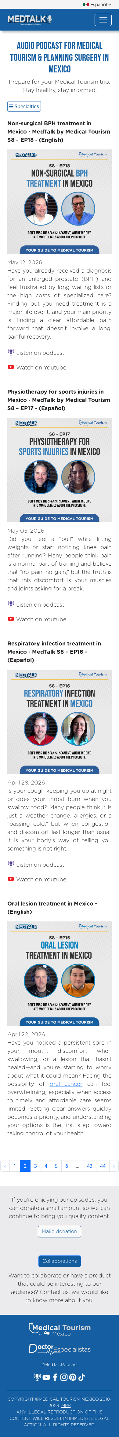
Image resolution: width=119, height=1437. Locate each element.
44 (103, 1166)
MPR (66, 1406)
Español (98, 5)
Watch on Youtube (41, 368)
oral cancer (66, 1084)
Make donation (59, 1231)
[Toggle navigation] (103, 20)
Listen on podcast (39, 353)
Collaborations (59, 1261)
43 (89, 1166)
